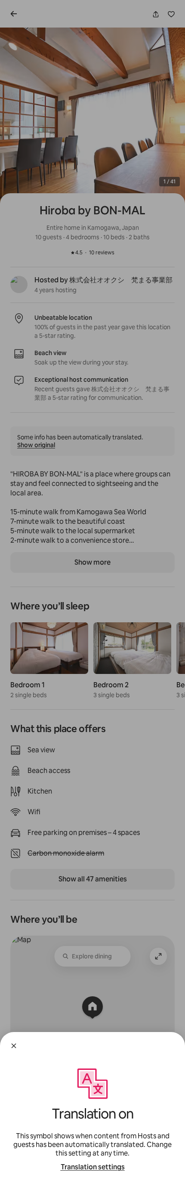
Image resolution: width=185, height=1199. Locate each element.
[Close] (13, 1045)
